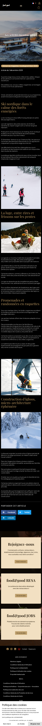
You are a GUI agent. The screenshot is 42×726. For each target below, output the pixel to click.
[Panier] (38, 7)
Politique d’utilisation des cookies (20, 671)
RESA (21, 679)
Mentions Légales (15, 661)
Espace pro (32, 649)
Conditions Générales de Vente (13, 696)
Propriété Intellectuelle (17, 674)
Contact (24, 649)
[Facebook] (8, 649)
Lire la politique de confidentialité (12, 717)
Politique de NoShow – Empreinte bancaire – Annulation (21, 686)
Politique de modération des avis (13, 690)
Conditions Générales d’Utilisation (21, 665)
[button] (21, 5)
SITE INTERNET (21, 657)
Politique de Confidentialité (19, 668)
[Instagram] (11, 649)
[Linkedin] (15, 649)
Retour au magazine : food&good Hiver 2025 (20, 66)
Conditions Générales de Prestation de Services (18, 693)
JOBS (21, 700)
